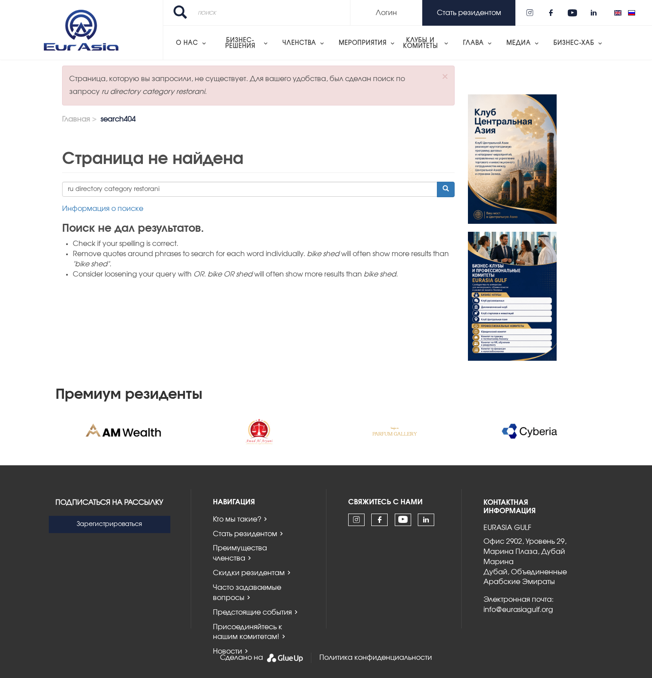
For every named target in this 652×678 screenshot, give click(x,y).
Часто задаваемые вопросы (247, 592)
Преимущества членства (240, 553)
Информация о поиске (102, 208)
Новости (227, 651)
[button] (445, 76)
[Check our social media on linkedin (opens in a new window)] (593, 12)
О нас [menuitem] (187, 43)
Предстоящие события (252, 612)
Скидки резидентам (249, 573)
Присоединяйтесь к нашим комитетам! (247, 632)
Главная (76, 119)
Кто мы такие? (237, 519)
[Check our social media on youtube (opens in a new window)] (572, 12)
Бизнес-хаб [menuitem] (574, 43)
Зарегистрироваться (109, 524)
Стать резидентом (245, 534)
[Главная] (81, 30)
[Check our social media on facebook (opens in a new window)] (551, 12)
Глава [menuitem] (473, 43)
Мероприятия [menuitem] (363, 43)
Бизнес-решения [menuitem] (240, 43)
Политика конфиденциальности (375, 657)
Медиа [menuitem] (519, 43)
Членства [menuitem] (299, 43)
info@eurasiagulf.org (518, 609)
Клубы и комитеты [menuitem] (420, 43)
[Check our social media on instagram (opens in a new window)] (529, 12)
